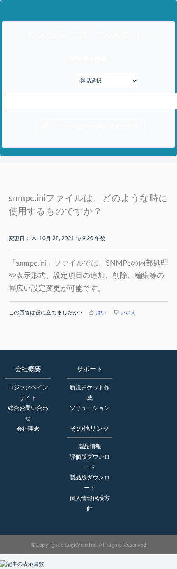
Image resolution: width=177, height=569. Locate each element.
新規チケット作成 (90, 393)
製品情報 (89, 447)
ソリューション (90, 408)
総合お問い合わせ (28, 413)
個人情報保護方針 (90, 504)
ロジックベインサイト (28, 393)
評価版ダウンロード (90, 462)
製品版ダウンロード (90, 483)
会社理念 (28, 429)
